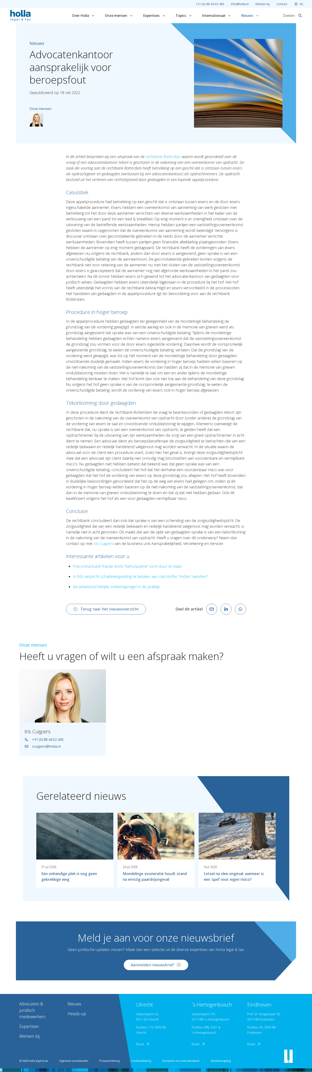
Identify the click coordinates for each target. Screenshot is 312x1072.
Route (140, 1044)
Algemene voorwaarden (73, 1061)
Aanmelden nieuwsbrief (152, 964)
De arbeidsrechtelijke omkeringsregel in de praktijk (116, 586)
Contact (282, 4)
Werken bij (262, 4)
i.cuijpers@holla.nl (46, 746)
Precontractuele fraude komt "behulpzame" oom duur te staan (127, 566)
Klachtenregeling (221, 1061)
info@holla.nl (240, 4)
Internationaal (214, 15)
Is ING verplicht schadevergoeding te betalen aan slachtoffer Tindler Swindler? (140, 576)
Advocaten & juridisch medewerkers (32, 1010)
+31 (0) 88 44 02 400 (210, 4)
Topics (181, 15)
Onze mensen (116, 15)
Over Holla (81, 15)
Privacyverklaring (109, 1061)
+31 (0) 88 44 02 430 (47, 739)
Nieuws (247, 15)
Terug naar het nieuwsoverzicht (109, 609)
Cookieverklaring (141, 1061)
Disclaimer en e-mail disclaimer (181, 1061)
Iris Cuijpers (104, 543)
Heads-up (77, 1013)
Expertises (151, 15)
